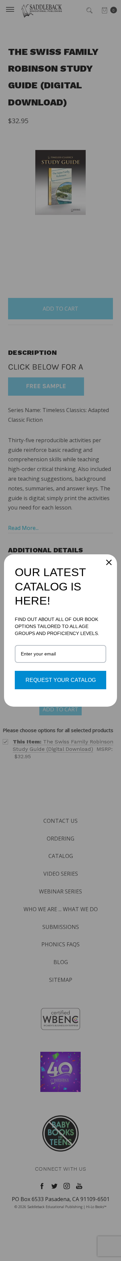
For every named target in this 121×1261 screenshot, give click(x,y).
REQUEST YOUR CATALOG (61, 680)
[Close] (109, 562)
